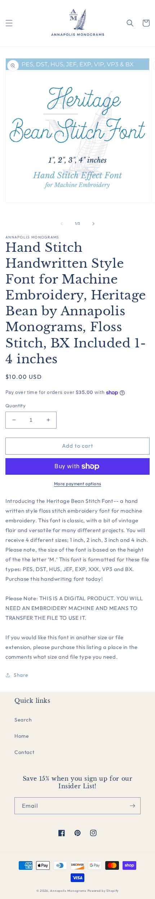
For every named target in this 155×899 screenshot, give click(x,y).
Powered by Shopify (103, 891)
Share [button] (21, 675)
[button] (9, 23)
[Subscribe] (132, 805)
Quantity (15, 405)
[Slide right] (93, 224)
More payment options (77, 483)
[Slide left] (62, 224)
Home (21, 736)
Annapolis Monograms (68, 891)
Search (23, 719)
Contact (24, 752)
